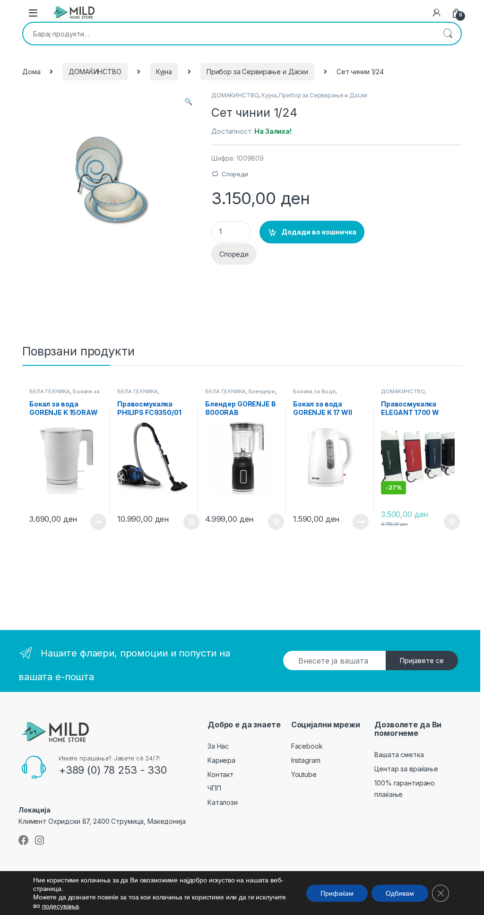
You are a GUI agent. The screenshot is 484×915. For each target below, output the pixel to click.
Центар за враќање (406, 769)
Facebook (307, 746)
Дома (31, 72)
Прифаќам (337, 893)
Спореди (235, 174)
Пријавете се (422, 660)
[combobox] (228, 33)
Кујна (164, 72)
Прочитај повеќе (91, 522)
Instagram (305, 760)
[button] (188, 101)
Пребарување (447, 33)
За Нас (218, 746)
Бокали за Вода (314, 391)
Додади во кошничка (318, 232)
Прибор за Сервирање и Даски (257, 72)
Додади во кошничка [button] (184, 522)
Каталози (222, 802)
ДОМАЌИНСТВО (95, 72)
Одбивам (400, 893)
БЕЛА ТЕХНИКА (49, 391)
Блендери (262, 391)
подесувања (60, 906)
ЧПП (214, 788)
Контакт (220, 774)
